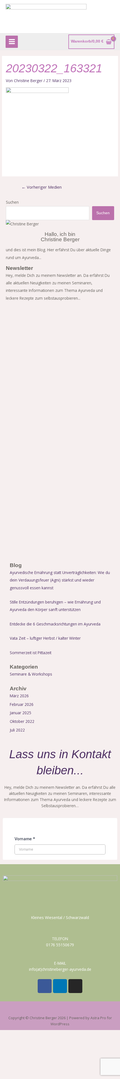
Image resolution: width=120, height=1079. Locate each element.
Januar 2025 (20, 712)
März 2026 (19, 695)
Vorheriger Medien (41, 187)
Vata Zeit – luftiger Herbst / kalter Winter (45, 638)
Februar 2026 (21, 704)
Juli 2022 (17, 730)
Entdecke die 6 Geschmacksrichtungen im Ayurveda (55, 624)
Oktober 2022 (22, 721)
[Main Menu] (12, 42)
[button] (60, 1009)
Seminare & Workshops (31, 674)
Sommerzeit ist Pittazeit (30, 652)
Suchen (12, 202)
